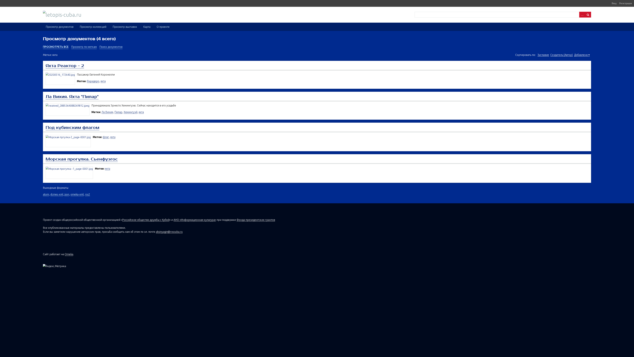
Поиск (588, 15)
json (67, 194)
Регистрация (625, 3)
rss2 (87, 194)
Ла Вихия (107, 112)
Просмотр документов (59, 26)
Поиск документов (111, 46)
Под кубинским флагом (72, 127)
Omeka (69, 254)
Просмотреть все (56, 46)
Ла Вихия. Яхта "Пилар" (72, 96)
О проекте (163, 26)
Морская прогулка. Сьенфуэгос (82, 159)
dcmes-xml (56, 194)
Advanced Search (582, 15)
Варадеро (93, 81)
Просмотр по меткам (84, 46)
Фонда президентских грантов (256, 219)
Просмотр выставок (125, 26)
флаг (106, 137)
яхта (103, 81)
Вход (614, 3)
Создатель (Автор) (561, 54)
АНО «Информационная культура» (195, 219)
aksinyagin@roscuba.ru (169, 231)
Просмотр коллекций (93, 26)
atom (46, 194)
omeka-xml (77, 194)
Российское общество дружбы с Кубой (145, 219)
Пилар (118, 112)
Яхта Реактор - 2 (65, 65)
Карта (146, 26)
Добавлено (581, 54)
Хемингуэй (130, 112)
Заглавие (543, 54)
